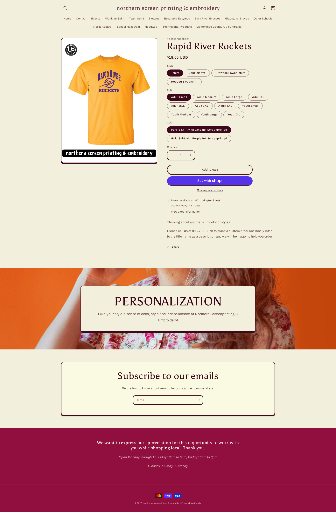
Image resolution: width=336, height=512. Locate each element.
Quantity (172, 147)
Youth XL (234, 114)
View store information (185, 211)
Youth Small (250, 105)
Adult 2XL (178, 105)
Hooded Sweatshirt (184, 81)
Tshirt (175, 72)
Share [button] (175, 246)
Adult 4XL (225, 105)
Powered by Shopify (191, 503)
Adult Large (234, 97)
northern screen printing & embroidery (162, 503)
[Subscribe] (198, 400)
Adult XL (258, 97)
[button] (65, 8)
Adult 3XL (202, 105)
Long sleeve (197, 72)
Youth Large (209, 114)
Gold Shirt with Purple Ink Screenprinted (199, 138)
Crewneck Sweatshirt (230, 72)
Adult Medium (206, 97)
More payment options (210, 190)
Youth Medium (181, 114)
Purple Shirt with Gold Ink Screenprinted (199, 129)
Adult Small (179, 97)
